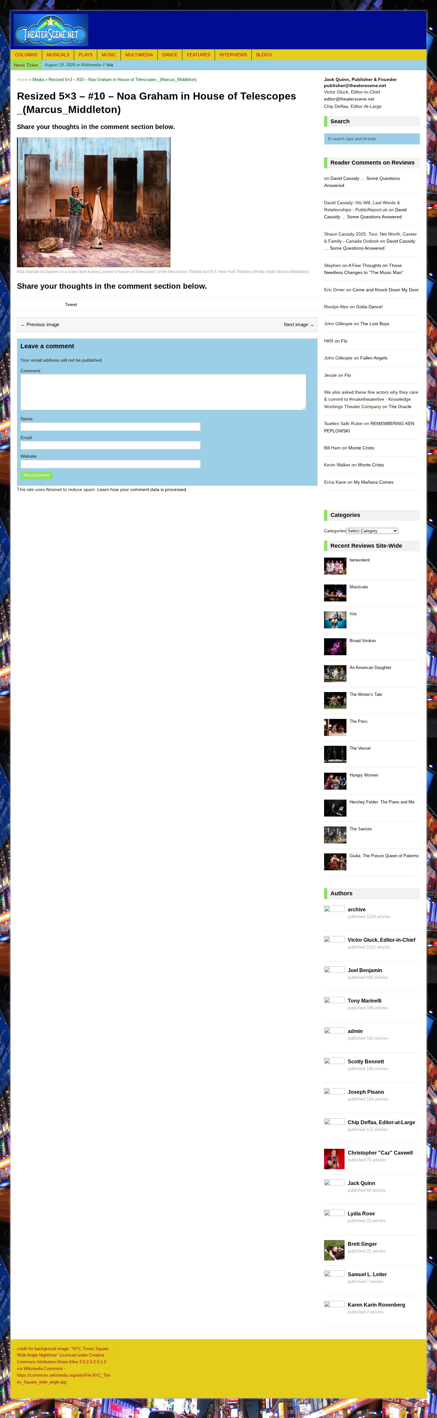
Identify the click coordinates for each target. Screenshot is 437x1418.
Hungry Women (364, 775)
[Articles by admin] (334, 1043)
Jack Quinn (361, 1183)
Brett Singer (362, 1244)
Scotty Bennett (366, 1061)
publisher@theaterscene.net (355, 85)
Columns (26, 54)
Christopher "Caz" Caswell (380, 1153)
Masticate (359, 586)
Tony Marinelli (364, 1000)
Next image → (299, 324)
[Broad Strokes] (335, 651)
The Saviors (361, 828)
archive (357, 909)
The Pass (359, 721)
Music (109, 54)
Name (26, 418)
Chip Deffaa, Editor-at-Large (381, 1122)
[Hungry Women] (335, 786)
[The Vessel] (335, 759)
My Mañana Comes (373, 482)
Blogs (264, 54)
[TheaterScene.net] (218, 30)
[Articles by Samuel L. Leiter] (334, 1287)
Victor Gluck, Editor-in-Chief (381, 940)
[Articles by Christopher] (334, 1165)
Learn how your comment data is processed (141, 489)
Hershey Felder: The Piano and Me (382, 802)
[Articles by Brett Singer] (334, 1256)
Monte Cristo (361, 447)
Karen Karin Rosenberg (376, 1305)
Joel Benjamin (365, 970)
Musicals (58, 54)
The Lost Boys (374, 323)
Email (26, 437)
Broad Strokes (363, 640)
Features (198, 54)
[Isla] (335, 624)
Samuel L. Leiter (367, 1274)
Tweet (71, 304)
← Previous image (39, 324)
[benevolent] (335, 570)
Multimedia (139, 54)
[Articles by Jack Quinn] (334, 1195)
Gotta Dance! (369, 306)
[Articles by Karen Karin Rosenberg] (334, 1317)
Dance (170, 54)
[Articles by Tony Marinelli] (334, 1013)
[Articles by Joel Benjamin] (334, 983)
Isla (79, 64)
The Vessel (360, 748)
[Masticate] (335, 597)
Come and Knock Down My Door (386, 289)
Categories (335, 530)
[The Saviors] (335, 839)
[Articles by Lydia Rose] (334, 1226)
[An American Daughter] (335, 678)
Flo (344, 340)
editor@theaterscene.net (349, 98)
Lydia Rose (361, 1213)
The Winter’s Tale (366, 694)
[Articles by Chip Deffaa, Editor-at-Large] (334, 1135)
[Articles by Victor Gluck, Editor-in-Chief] (334, 952)
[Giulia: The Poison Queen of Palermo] (335, 866)
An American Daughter (370, 667)
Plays (85, 54)
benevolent (360, 560)
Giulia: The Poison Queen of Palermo (384, 855)
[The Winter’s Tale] (335, 705)
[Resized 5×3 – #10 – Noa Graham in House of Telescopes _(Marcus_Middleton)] (94, 263)
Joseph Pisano (366, 1092)
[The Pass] (335, 732)
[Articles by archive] (334, 922)
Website (28, 456)
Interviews (233, 54)
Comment (30, 370)
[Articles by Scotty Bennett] (334, 1074)
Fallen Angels (373, 357)
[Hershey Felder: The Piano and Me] (335, 812)
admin (355, 1031)
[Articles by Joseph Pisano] (334, 1104)
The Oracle (400, 406)
